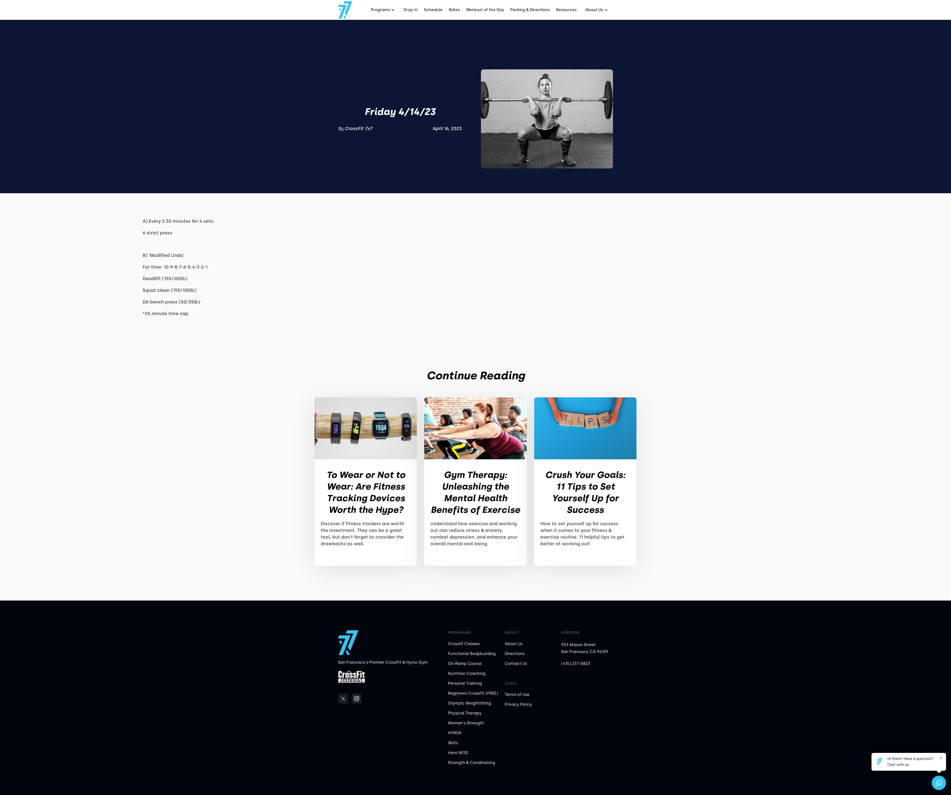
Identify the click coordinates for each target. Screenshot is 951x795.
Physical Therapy (464, 713)
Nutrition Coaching (466, 673)
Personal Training (465, 683)
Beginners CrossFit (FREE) (473, 693)
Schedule (433, 9)
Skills (453, 742)
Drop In (410, 9)
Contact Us (516, 663)
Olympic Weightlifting (469, 703)
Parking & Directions (530, 9)
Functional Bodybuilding (472, 653)
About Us (514, 643)
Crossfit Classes (464, 643)
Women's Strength (466, 723)
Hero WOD (458, 752)
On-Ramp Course (465, 663)
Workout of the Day (485, 9)
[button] (382, 9)
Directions (515, 653)
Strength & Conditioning (471, 762)
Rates (454, 9)
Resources (566, 9)
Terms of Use (517, 694)
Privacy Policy (518, 704)
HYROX (455, 733)
